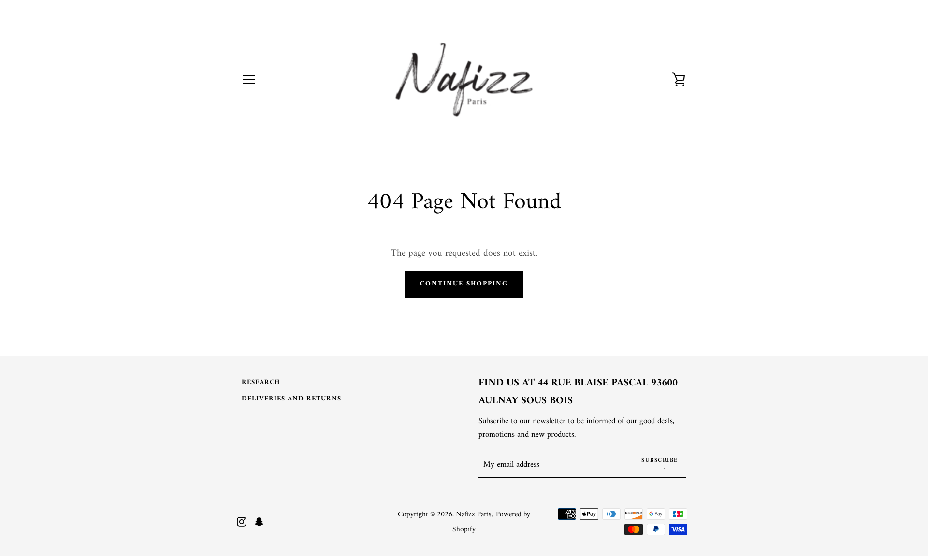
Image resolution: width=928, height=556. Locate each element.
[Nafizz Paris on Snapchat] (259, 521)
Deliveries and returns (291, 399)
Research (261, 382)
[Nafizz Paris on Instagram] (241, 521)
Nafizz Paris (474, 514)
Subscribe (659, 461)
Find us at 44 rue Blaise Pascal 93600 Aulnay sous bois (578, 392)
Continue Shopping (464, 284)
